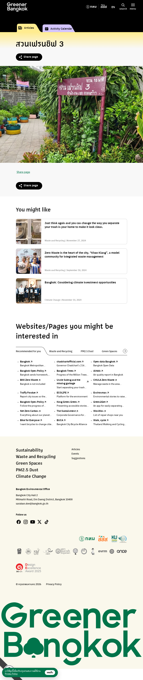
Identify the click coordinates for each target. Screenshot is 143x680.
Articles (29, 28)
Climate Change (31, 476)
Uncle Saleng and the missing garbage (68, 381)
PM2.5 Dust (27, 470)
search (123, 8)
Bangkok (25, 361)
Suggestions (78, 458)
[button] (123, 351)
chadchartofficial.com (69, 361)
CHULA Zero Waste (103, 379)
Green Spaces (29, 463)
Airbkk (97, 370)
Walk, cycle (99, 420)
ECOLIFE (61, 392)
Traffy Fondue (28, 392)
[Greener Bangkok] (17, 7)
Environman (100, 392)
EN (113, 7)
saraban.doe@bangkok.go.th (32, 503)
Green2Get (99, 401)
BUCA (60, 420)
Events (75, 453)
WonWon (98, 411)
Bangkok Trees (65, 370)
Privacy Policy (54, 584)
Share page (31, 57)
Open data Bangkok (104, 361)
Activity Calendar (61, 29)
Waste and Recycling (36, 457)
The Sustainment (66, 411)
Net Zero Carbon (29, 411)
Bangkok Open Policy (32, 370)
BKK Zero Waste (29, 379)
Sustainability (29, 450)
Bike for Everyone (30, 420)
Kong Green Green (67, 401)
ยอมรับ (50, 672)
